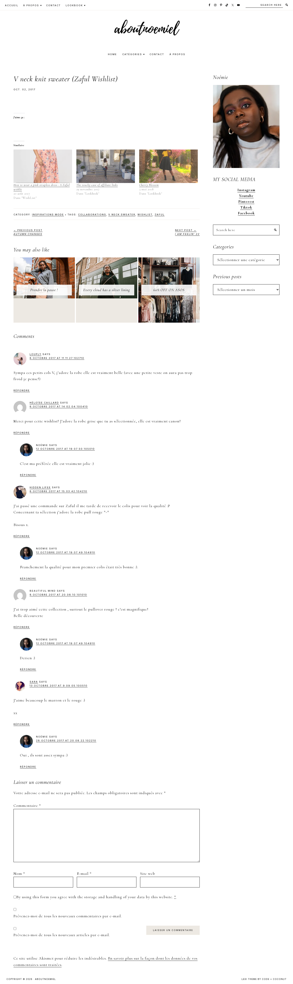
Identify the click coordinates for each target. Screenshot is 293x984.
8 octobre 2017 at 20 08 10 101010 (58, 594)
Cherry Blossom (149, 185)
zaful (160, 214)
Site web (147, 873)
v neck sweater (121, 214)
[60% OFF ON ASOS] (169, 260)
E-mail (84, 873)
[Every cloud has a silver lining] (106, 260)
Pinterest (246, 201)
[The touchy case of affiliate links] (105, 166)
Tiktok (246, 207)
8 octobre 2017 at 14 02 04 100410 (59, 406)
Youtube (246, 195)
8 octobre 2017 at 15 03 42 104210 (58, 491)
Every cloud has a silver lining (106, 289)
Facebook (246, 213)
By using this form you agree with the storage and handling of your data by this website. (96, 897)
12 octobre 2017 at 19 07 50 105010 (65, 448)
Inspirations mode (48, 214)
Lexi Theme (249, 979)
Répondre (22, 390)
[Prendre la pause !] (44, 260)
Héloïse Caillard (44, 402)
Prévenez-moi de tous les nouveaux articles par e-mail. (62, 935)
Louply (35, 354)
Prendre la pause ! (44, 289)
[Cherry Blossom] (168, 166)
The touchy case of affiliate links (97, 185)
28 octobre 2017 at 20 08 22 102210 (66, 740)
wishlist (145, 214)
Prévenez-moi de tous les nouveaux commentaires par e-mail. (68, 916)
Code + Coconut (274, 979)
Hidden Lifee (40, 487)
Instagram (246, 189)
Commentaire (27, 805)
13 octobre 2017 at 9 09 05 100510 (59, 685)
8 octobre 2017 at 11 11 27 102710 (57, 358)
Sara (34, 681)
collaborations (92, 214)
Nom (19, 873)
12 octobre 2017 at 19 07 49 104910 (65, 552)
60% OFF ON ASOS (168, 289)
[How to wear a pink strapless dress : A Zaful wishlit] (43, 166)
